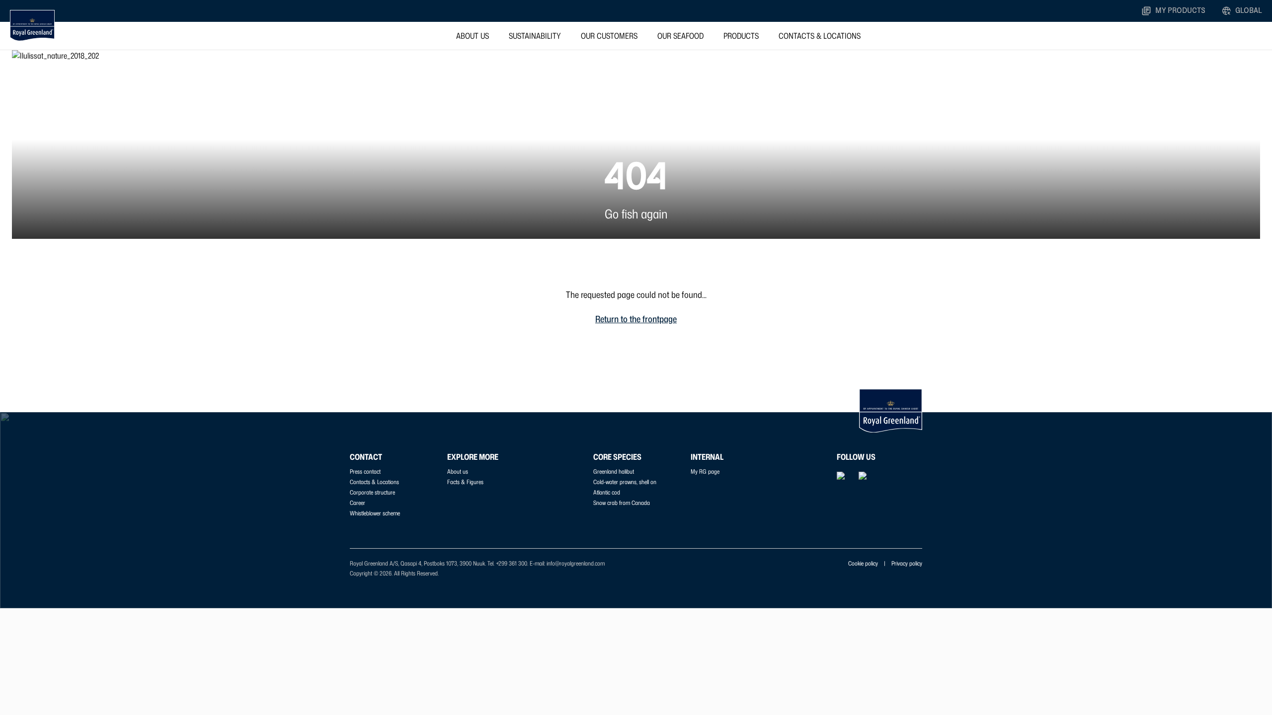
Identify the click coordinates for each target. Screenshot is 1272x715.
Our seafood (680, 35)
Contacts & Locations (820, 35)
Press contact (365, 471)
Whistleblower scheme (375, 513)
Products (741, 35)
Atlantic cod (606, 492)
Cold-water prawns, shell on (624, 482)
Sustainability (535, 35)
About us (472, 35)
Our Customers (609, 35)
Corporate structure (372, 492)
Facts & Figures (465, 482)
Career (357, 503)
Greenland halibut (613, 471)
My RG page (705, 471)
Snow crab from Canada (621, 503)
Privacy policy (906, 563)
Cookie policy (863, 563)
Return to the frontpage (636, 318)
